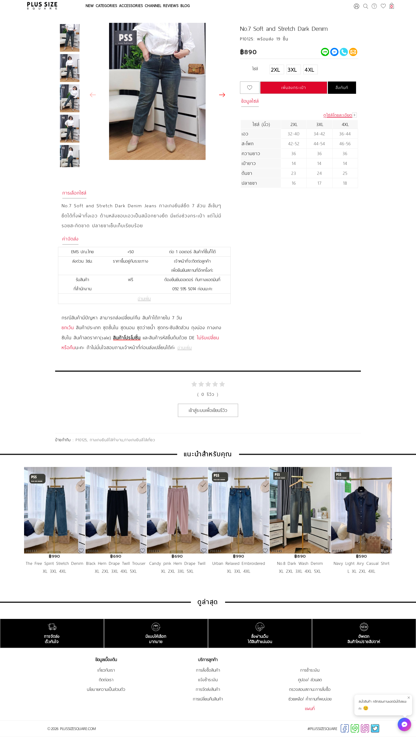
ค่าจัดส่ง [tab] (70, 239)
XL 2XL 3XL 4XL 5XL (116, 571)
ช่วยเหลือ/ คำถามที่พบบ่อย (310, 699)
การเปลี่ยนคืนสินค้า (208, 699)
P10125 (81, 439)
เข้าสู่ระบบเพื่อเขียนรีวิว (208, 410)
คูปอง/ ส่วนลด (310, 679)
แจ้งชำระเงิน (208, 679)
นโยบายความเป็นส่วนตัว (106, 689)
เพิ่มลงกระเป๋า (293, 87)
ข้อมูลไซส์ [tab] (250, 101)
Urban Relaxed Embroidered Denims (238, 563)
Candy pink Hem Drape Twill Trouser (177, 563)
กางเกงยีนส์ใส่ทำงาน (106, 439)
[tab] (299, 71)
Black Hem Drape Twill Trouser (116, 563)
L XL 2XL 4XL (362, 571)
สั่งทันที (342, 87)
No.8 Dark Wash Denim (300, 563)
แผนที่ (310, 708)
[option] (54, 527)
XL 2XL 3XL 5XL (177, 571)
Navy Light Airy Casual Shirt (362, 563)
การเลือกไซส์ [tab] (74, 193)
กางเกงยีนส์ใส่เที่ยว (139, 439)
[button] (222, 95)
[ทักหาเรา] (404, 724)
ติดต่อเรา (106, 679)
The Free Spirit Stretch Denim (55, 563)
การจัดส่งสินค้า (208, 689)
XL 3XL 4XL (54, 571)
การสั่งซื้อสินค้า (208, 670)
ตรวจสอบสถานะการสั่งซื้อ (310, 689)
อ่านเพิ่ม (144, 298)
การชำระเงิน (309, 670)
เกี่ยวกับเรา (106, 670)
